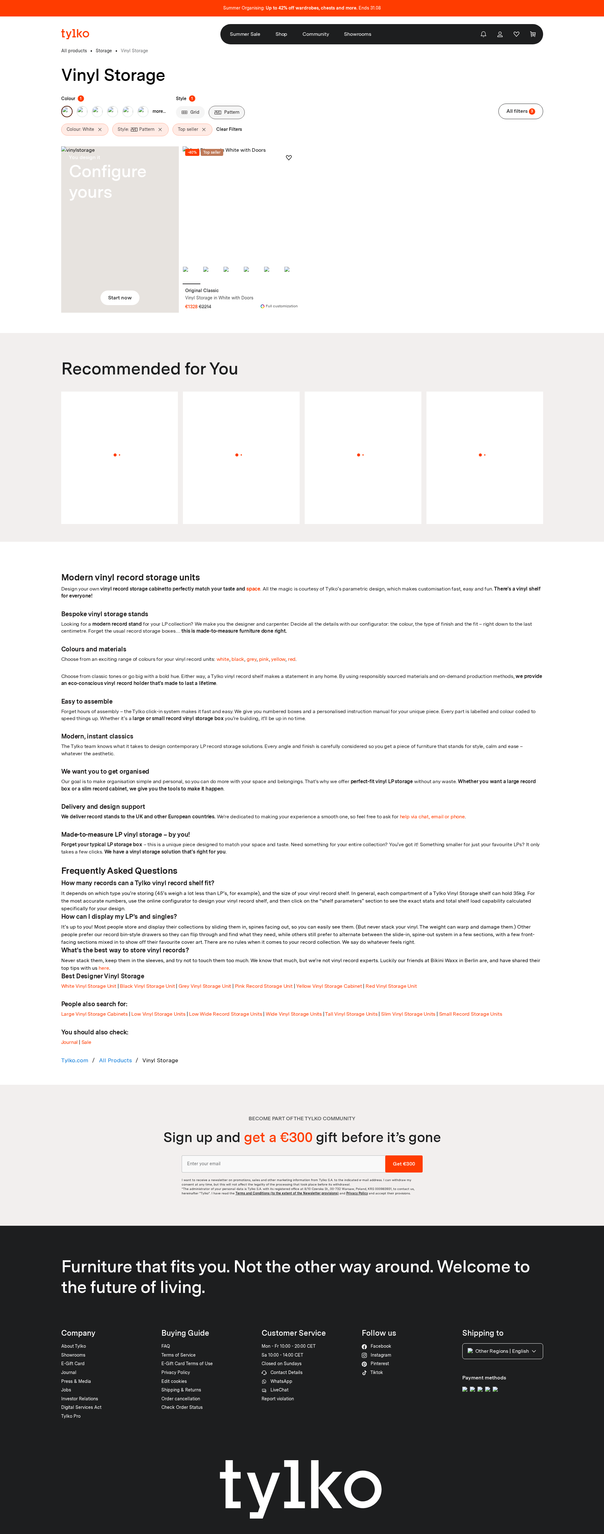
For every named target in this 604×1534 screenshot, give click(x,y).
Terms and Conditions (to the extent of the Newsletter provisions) (287, 1193)
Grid (194, 112)
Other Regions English (502, 1351)
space (253, 589)
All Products (115, 1060)
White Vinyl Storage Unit (88, 986)
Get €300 (404, 1164)
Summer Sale (245, 34)
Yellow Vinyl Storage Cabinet (329, 986)
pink (264, 659)
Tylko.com (74, 1060)
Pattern (231, 112)
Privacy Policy (357, 1193)
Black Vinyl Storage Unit (147, 986)
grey (252, 659)
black (237, 659)
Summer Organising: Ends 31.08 (302, 7)
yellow (278, 659)
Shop (281, 34)
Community (315, 34)
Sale (86, 1042)
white (223, 659)
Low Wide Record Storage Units (225, 1014)
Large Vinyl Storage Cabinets (94, 1014)
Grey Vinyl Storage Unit (205, 986)
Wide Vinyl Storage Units (294, 1014)
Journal (69, 1042)
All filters (519, 111)
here (104, 968)
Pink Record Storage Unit (264, 986)
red (292, 659)
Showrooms (357, 34)
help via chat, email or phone (432, 817)
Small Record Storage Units (470, 1014)
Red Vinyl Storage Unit (391, 986)
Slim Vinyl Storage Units (408, 1014)
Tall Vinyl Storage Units (351, 1014)
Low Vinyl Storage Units (158, 1014)
